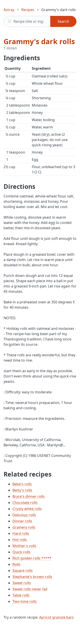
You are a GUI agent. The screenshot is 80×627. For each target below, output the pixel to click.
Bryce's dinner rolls (28, 496)
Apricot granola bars (56, 617)
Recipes (27, 9)
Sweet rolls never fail (29, 589)
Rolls (16, 564)
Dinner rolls (22, 521)
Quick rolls (21, 552)
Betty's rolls (22, 490)
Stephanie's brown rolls (32, 576)
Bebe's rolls (22, 484)
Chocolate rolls (25, 502)
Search (63, 21)
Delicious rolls (24, 514)
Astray (9, 9)
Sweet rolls (21, 582)
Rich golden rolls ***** (31, 558)
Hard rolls (20, 533)
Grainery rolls (23, 527)
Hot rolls (19, 539)
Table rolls (21, 595)
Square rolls (22, 570)
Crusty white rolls (27, 508)
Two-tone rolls (24, 601)
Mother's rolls (24, 545)
